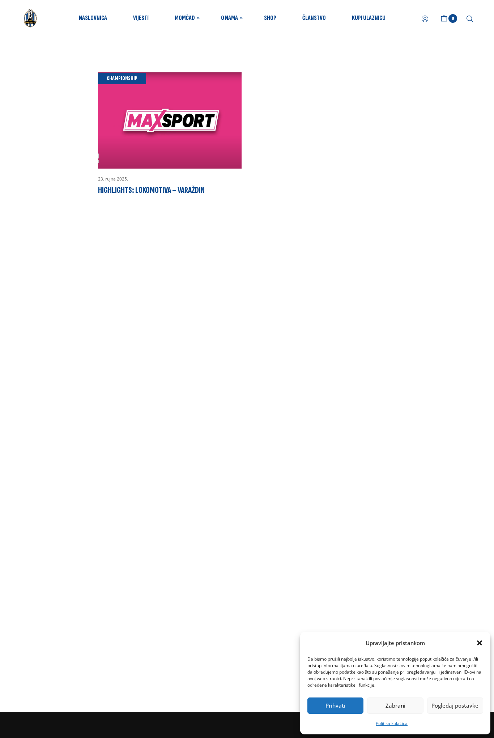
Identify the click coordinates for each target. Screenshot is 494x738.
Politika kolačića (392, 723)
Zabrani (395, 705)
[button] (479, 642)
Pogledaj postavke (454, 705)
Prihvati (335, 705)
